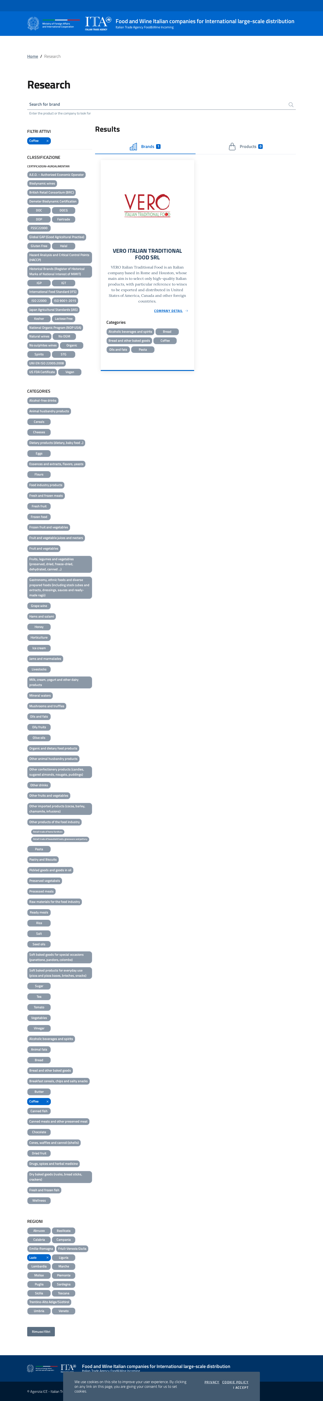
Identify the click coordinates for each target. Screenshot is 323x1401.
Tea (39, 996)
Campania (64, 1239)
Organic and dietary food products (53, 748)
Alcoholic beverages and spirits (51, 1038)
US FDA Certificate (42, 371)
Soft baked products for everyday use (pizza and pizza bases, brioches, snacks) (57, 973)
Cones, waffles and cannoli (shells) (54, 1142)
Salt (39, 933)
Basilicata (63, 1230)
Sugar (39, 985)
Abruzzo (39, 1230)
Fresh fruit (39, 506)
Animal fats (39, 1049)
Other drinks (39, 785)
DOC (39, 210)
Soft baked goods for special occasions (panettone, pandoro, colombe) (56, 957)
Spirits (39, 354)
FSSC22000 (39, 227)
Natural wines (39, 336)
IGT (63, 282)
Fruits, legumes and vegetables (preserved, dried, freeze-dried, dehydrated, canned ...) (51, 564)
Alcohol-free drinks (43, 400)
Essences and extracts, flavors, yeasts (56, 463)
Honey (39, 626)
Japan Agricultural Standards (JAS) (53, 309)
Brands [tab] (150, 146)
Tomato (39, 1007)
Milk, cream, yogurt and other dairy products (54, 682)
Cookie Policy (235, 1382)
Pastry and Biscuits (43, 859)
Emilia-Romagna (41, 1248)
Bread (39, 1059)
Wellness (39, 1200)
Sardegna (63, 1284)
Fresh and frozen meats (46, 495)
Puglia (39, 1284)
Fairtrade (63, 219)
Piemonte (63, 1275)
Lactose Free (64, 318)
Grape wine (39, 605)
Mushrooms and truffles (46, 705)
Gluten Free (39, 245)
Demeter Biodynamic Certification (53, 201)
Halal (63, 245)
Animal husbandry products (49, 410)
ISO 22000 (39, 300)
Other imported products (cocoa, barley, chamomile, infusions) (57, 809)
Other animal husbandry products (53, 758)
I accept (241, 1387)
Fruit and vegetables (43, 548)
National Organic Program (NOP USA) (55, 327)
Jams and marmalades (45, 658)
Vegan (69, 371)
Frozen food (39, 516)
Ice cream (39, 647)
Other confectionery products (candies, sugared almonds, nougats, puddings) (56, 772)
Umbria (39, 1310)
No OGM (64, 336)
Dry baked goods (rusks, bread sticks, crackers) (55, 1177)
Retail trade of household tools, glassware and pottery (60, 839)
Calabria (39, 1239)
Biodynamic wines (42, 183)
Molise (39, 1275)
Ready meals (39, 912)
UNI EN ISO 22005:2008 (46, 363)
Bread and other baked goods (50, 1070)
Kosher (39, 318)
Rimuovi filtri (41, 1331)
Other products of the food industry (54, 821)
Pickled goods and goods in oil (50, 869)
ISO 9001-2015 (65, 300)
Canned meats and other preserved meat (58, 1121)
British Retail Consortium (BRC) (51, 192)
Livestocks (39, 669)
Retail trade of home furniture (47, 831)
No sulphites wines (43, 345)
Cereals (39, 421)
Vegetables (39, 1017)
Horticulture (39, 637)
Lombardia (39, 1266)
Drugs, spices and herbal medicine (53, 1163)
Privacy (212, 1382)
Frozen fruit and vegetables (48, 527)
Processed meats (41, 891)
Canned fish (39, 1110)
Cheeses (39, 431)
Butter (39, 1091)
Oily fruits (39, 726)
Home (32, 56)
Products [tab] (250, 146)
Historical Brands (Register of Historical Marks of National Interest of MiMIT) (57, 271)
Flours (39, 474)
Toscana (63, 1293)
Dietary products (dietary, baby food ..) (56, 442)
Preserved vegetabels (44, 880)
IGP (39, 282)
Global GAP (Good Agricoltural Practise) (56, 236)
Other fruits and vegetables (48, 795)
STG (63, 354)
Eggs (39, 453)
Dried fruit (39, 1153)
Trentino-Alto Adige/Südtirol (49, 1301)
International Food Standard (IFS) (52, 291)
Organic (71, 345)
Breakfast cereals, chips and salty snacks (58, 1080)
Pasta (39, 848)
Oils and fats (39, 716)
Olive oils (39, 737)
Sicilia (39, 1293)
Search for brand (44, 104)
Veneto (64, 1310)
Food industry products (45, 484)
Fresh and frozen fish (44, 1189)
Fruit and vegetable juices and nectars (56, 537)
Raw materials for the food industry (54, 901)
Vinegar (39, 1028)
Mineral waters (40, 695)
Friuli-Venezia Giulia (72, 1248)
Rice (39, 922)
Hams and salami (41, 616)
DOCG (64, 210)
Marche (63, 1266)
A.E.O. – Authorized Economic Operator (56, 174)
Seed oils (39, 944)
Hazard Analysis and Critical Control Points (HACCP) (59, 257)
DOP (39, 219)
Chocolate (39, 1131)
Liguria (63, 1257)
